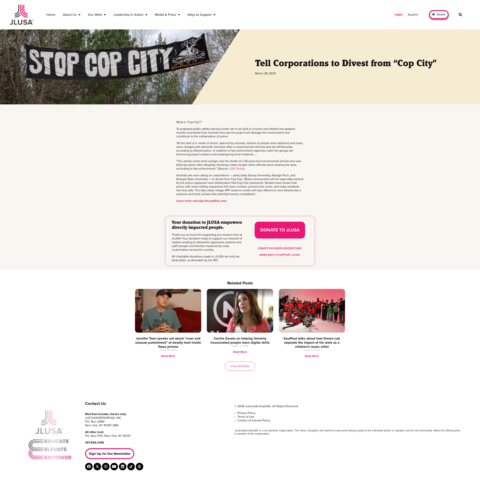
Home (50, 15)
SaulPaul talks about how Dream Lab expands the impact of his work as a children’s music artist (312, 342)
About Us (69, 15)
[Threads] (139, 466)
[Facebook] (89, 466)
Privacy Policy (246, 413)
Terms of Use (245, 417)
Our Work (95, 15)
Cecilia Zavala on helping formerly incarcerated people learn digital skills (240, 340)
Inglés (399, 14)
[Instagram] (106, 466)
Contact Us (95, 403)
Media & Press (165, 15)
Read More (168, 356)
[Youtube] (114, 466)
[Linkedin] (122, 466)
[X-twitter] (97, 466)
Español (413, 14)
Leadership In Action (128, 15)
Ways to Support (200, 15)
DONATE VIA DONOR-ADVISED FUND (279, 248)
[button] (460, 15)
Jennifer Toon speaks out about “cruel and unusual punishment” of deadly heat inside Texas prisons (168, 342)
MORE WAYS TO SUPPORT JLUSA (280, 254)
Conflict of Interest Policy (253, 420)
